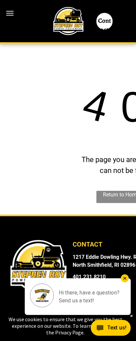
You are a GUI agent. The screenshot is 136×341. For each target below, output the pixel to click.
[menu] (10, 13)
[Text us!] (110, 328)
